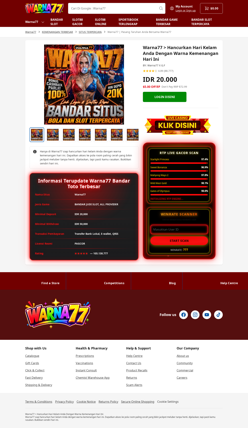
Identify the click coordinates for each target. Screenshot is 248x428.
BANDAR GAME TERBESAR (167, 22)
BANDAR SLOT (56, 22)
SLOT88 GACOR (77, 22)
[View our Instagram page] (195, 314)
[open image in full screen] (84, 85)
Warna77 (31, 22)
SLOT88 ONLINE (100, 22)
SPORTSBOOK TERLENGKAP (128, 22)
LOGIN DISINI (165, 97)
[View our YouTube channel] (206, 314)
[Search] (161, 8)
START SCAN (179, 241)
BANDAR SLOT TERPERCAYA (201, 22)
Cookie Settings (168, 402)
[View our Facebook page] (183, 314)
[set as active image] (37, 134)
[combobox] (116, 8)
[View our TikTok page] (218, 314)
